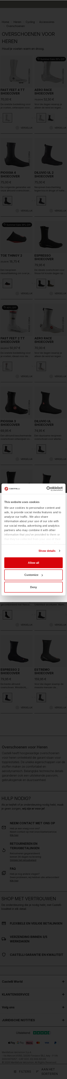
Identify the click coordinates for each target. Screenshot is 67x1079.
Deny (33, 587)
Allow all (33, 562)
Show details (47, 550)
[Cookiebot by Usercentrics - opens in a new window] (47, 488)
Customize (31, 574)
